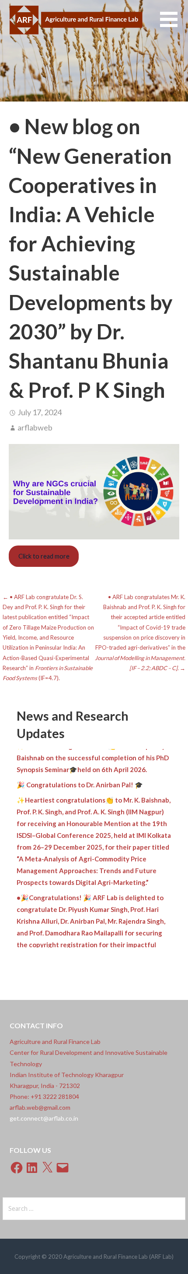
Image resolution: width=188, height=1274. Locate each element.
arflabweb (34, 427)
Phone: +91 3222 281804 (44, 1096)
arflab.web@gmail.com (40, 1107)
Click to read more (44, 556)
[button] (174, 25)
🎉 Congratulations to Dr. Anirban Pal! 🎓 (80, 779)
